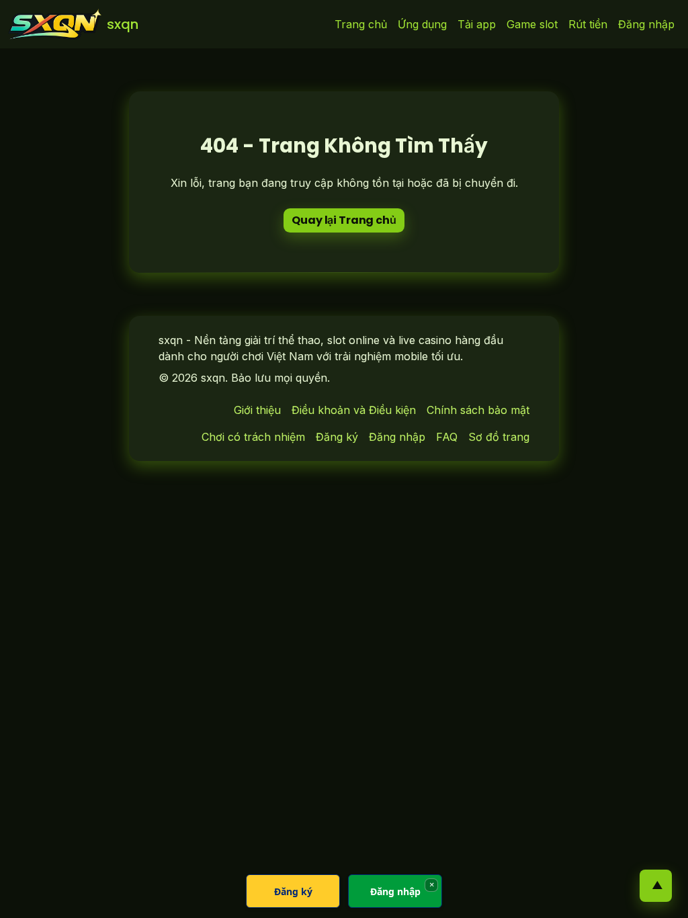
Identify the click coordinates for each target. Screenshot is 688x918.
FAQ (447, 437)
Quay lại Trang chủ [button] (344, 220)
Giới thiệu (257, 410)
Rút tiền (587, 24)
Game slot (532, 24)
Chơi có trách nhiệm (253, 437)
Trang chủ (361, 24)
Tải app (477, 24)
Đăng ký (337, 437)
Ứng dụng (422, 24)
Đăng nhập (646, 24)
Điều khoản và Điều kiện (354, 410)
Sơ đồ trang (498, 437)
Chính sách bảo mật (478, 410)
